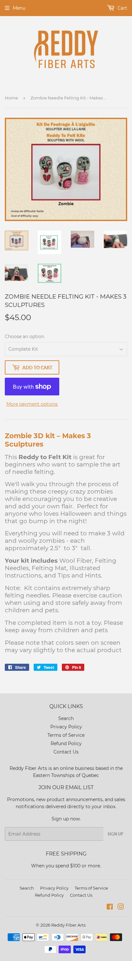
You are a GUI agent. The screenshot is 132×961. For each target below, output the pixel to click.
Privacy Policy (66, 727)
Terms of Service (66, 735)
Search (66, 718)
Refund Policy (66, 743)
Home (11, 97)
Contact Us (66, 752)
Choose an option (24, 336)
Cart (121, 8)
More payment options (32, 404)
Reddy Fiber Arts (68, 925)
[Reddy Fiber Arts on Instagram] (121, 907)
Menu (19, 8)
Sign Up (115, 834)
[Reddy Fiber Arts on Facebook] (109, 907)
